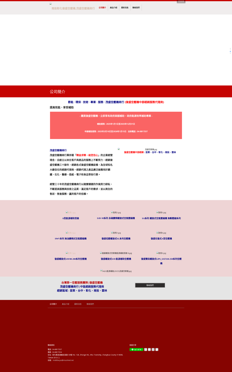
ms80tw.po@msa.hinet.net (63, 360)
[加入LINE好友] (136, 349)
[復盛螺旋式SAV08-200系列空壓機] (71, 253)
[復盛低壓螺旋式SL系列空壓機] (116, 233)
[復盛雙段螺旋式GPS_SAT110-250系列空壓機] (161, 253)
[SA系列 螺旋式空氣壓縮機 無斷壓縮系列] (161, 212)
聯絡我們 (150, 285)
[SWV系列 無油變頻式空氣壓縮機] (71, 233)
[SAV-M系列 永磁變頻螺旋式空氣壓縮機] (116, 212)
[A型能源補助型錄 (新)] (71, 212)
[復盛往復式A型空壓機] (161, 233)
